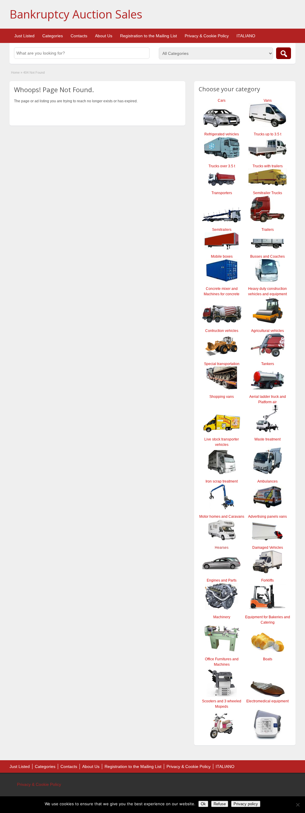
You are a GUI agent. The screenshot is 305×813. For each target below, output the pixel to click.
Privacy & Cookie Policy (207, 35)
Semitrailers (221, 230)
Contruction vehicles (221, 331)
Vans (268, 100)
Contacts (79, 35)
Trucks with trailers (268, 166)
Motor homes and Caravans (221, 516)
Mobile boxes (222, 256)
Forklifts (267, 580)
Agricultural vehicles (267, 331)
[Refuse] (298, 805)
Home (15, 72)
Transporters (221, 193)
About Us (103, 35)
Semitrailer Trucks (267, 193)
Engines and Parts (221, 580)
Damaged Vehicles (267, 547)
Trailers (268, 230)
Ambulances (267, 481)
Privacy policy (246, 804)
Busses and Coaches (267, 256)
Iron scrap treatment (222, 481)
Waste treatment (267, 439)
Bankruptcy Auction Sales (76, 14)
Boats (267, 659)
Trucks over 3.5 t (221, 166)
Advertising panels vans (267, 516)
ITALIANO (245, 35)
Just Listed (24, 35)
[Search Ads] (283, 53)
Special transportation (221, 364)
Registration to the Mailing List (148, 35)
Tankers (267, 364)
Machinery (221, 617)
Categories (52, 35)
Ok (203, 804)
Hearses (221, 547)
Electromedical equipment (267, 701)
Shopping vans (221, 397)
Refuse (220, 804)
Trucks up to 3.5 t (267, 134)
